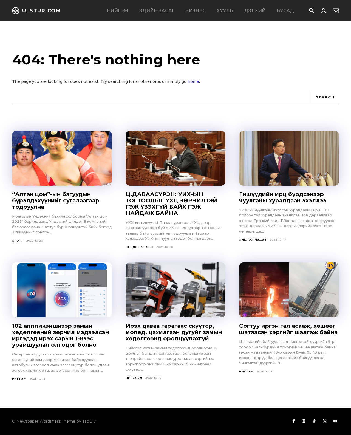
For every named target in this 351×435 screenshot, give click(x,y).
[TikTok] (314, 421)
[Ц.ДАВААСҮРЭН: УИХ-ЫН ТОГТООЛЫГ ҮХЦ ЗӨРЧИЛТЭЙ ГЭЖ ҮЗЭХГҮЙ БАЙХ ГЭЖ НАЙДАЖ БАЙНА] (175, 158)
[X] (325, 421)
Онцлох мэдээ (139, 247)
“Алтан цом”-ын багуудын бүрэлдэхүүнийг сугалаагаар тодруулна (55, 200)
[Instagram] (304, 421)
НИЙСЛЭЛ (134, 378)
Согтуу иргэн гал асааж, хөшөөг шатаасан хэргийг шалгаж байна (288, 329)
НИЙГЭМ (19, 378)
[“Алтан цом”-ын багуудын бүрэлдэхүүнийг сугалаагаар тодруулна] (62, 158)
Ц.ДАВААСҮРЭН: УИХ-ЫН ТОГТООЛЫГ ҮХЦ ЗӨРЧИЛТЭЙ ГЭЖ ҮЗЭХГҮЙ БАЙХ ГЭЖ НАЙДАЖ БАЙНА (171, 203)
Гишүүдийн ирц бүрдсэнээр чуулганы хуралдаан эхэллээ (282, 197)
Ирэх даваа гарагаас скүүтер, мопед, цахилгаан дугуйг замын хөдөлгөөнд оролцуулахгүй (174, 332)
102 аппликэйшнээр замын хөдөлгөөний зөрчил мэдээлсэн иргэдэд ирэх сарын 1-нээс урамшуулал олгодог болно (60, 335)
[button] (311, 11)
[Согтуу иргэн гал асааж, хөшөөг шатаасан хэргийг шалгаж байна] (289, 289)
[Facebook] (293, 421)
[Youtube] (335, 421)
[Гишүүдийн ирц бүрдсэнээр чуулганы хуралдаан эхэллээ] (289, 158)
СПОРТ (17, 240)
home (193, 81)
